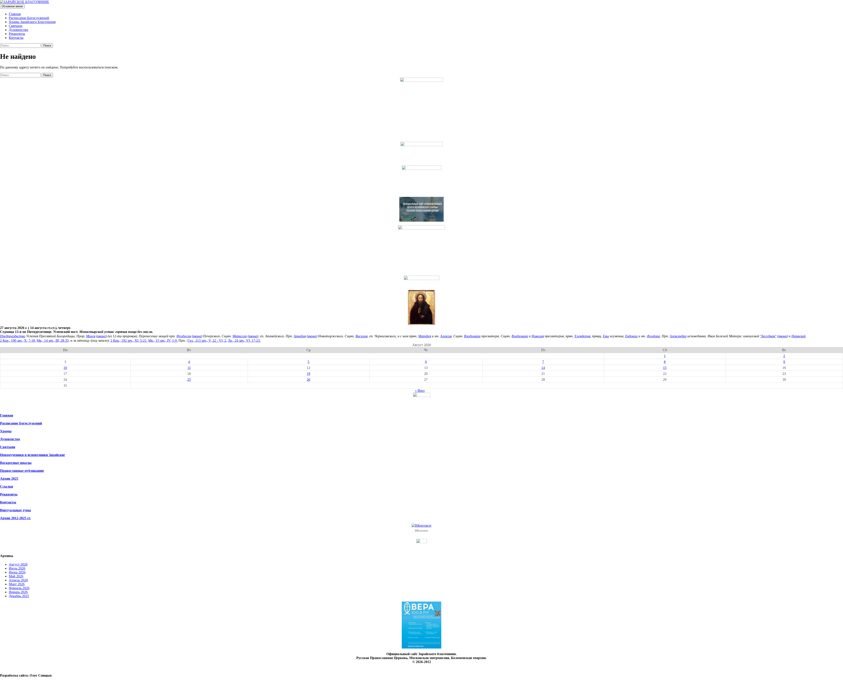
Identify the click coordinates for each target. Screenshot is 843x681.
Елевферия (582, 336)
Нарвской (798, 336)
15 (664, 368)
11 (189, 368)
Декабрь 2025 (19, 596)
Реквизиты (17, 34)
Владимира (472, 336)
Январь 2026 (18, 592)
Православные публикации (22, 471)
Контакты (16, 38)
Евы (606, 336)
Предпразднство (12, 336)
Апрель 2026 (18, 580)
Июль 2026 (17, 568)
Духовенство (18, 30)
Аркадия (300, 336)
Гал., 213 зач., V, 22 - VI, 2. (207, 340)
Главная (15, 14)
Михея (90, 336)
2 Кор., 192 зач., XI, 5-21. (128, 340)
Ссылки (6, 486)
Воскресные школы (16, 463)
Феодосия (183, 336)
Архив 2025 (9, 478)
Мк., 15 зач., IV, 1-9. (163, 340)
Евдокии (631, 336)
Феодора (653, 336)
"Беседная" (768, 336)
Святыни (15, 26)
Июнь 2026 (17, 572)
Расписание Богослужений (29, 18)
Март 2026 (17, 584)
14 (543, 368)
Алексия (446, 336)
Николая (537, 336)
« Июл (420, 390)
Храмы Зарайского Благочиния (32, 22)
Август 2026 (18, 564)
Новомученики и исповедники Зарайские (32, 455)
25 (189, 379)
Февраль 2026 (19, 588)
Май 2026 (16, 576)
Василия (361, 336)
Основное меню (12, 6)
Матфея (424, 336)
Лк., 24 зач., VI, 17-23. (244, 340)
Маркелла (239, 336)
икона (101, 336)
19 (308, 374)
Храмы (6, 431)
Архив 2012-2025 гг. (15, 518)
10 (65, 368)
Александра (678, 336)
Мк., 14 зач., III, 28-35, (53, 340)
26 (308, 379)
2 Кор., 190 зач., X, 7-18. (18, 340)
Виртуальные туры (15, 510)
